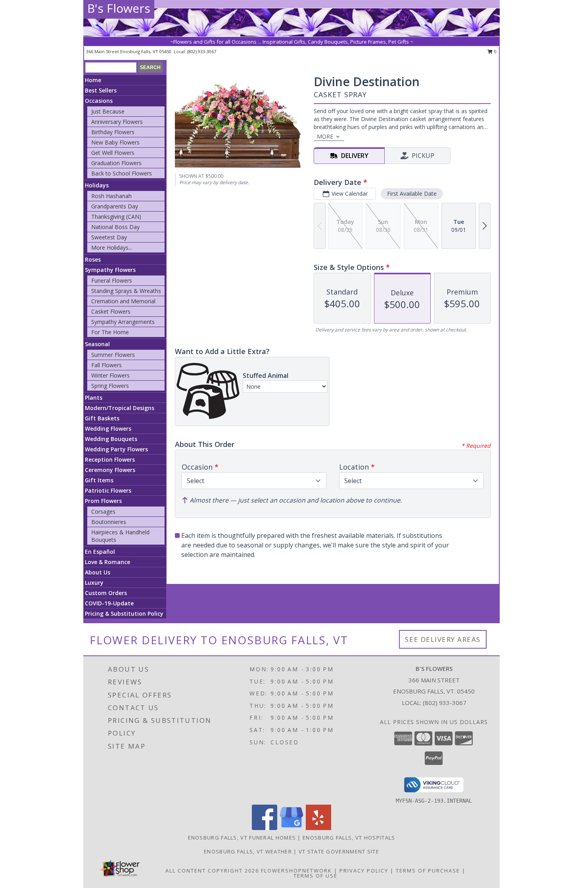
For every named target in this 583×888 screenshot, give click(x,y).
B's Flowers (118, 8)
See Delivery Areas (443, 639)
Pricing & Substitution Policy (124, 613)
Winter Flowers (110, 375)
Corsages (103, 511)
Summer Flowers (113, 354)
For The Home (110, 332)
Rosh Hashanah (111, 196)
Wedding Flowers (108, 428)
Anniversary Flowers (117, 121)
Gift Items (99, 480)
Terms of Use (315, 875)
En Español (100, 551)
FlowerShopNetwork (296, 870)
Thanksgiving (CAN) (116, 216)
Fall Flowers (106, 365)
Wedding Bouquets (111, 439)
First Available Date (412, 193)
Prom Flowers (103, 501)
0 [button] (495, 51)
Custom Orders (106, 593)
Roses (93, 259)
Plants (93, 397)
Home (93, 80)
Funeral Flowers (111, 280)
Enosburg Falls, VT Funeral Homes (242, 837)
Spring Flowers (110, 385)
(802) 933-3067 (201, 51)
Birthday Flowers (112, 132)
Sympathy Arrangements (123, 322)
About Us (97, 572)
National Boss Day (115, 227)
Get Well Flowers (112, 152)
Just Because (108, 111)
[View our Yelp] (318, 828)
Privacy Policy (363, 870)
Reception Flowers (110, 459)
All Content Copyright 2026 (212, 870)
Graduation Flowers (116, 163)
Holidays (97, 185)
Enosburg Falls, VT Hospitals (349, 837)
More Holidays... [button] (111, 247)
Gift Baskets (102, 418)
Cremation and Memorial (123, 301)
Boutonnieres (108, 522)
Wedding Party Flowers (116, 449)
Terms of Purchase (428, 870)
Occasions (99, 100)
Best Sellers (101, 90)
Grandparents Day (114, 206)
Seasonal (97, 344)
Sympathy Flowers (110, 270)
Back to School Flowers (121, 173)
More (325, 136)
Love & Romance (107, 562)
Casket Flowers (110, 311)
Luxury (94, 582)
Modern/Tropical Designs (119, 408)
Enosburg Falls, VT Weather (248, 851)
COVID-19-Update (109, 603)
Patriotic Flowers (108, 490)
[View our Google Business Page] (291, 828)
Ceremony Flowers (110, 470)
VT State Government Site (339, 851)
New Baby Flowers (115, 142)
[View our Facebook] (264, 828)
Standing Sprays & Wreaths (126, 291)
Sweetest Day (109, 237)
